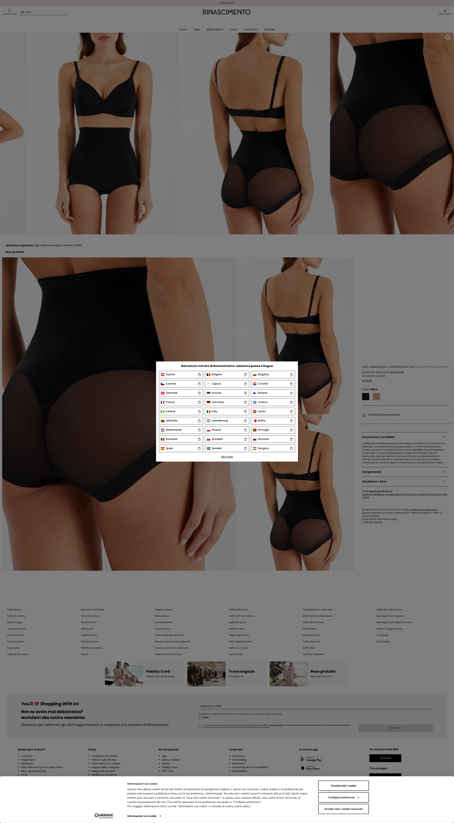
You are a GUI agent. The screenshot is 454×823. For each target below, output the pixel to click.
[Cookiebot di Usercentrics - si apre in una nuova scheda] (103, 816)
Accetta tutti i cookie (343, 785)
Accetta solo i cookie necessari (343, 808)
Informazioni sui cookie (142, 815)
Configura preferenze (341, 797)
